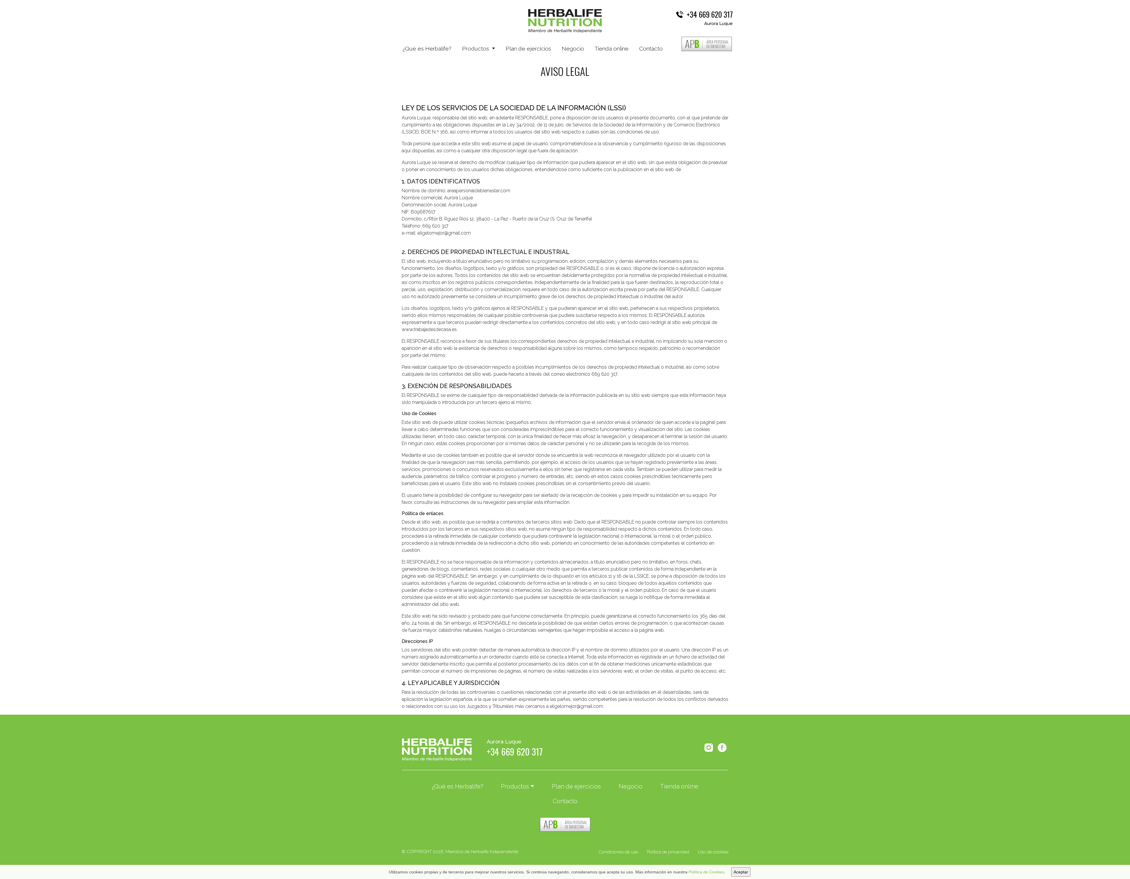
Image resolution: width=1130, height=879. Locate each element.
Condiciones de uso (618, 852)
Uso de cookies (713, 852)
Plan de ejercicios (528, 48)
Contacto (651, 48)
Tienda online (612, 48)
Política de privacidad (668, 852)
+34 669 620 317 (710, 14)
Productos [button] (476, 48)
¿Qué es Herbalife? (427, 48)
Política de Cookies (706, 872)
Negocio (573, 48)
